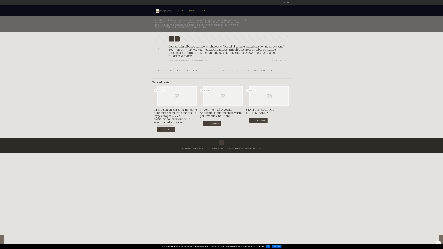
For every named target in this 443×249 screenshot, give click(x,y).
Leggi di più (276, 246)
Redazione (185, 60)
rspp (259, 148)
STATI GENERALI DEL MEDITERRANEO (260, 111)
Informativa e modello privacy (245, 148)
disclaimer (229, 148)
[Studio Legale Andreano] (164, 10)
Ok (268, 246)
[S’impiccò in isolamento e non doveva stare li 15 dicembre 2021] (436, 239)
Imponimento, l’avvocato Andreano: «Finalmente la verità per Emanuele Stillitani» (221, 113)
